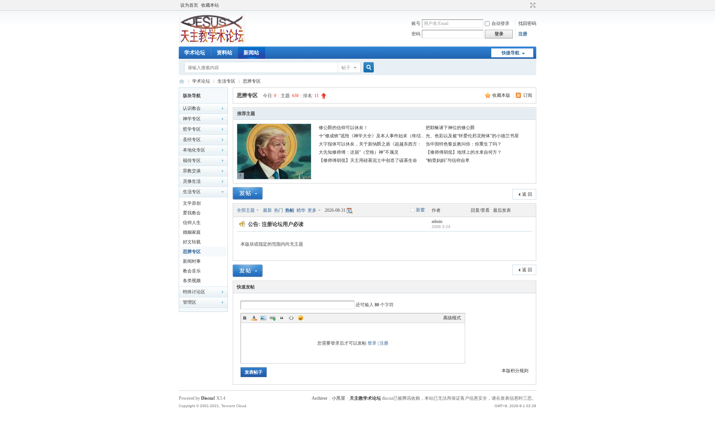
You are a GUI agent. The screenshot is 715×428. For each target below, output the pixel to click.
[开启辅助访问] (526, 5)
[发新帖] (248, 193)
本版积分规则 (515, 370)
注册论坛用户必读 (283, 224)
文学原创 (192, 203)
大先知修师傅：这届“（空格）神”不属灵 (358, 152)
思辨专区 (252, 81)
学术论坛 (194, 52)
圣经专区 (192, 139)
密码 (415, 33)
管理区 (189, 302)
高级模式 (452, 317)
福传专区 (192, 160)
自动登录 (500, 23)
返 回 (527, 194)
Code (291, 318)
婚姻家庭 (192, 232)
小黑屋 (338, 398)
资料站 (224, 52)
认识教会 (192, 108)
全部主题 (246, 210)
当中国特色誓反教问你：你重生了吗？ (464, 144)
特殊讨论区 (194, 291)
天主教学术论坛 (182, 81)
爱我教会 (192, 212)
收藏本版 (501, 95)
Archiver (319, 398)
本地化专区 (194, 150)
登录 (372, 343)
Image (263, 318)
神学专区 (192, 118)
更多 (312, 210)
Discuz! (208, 398)
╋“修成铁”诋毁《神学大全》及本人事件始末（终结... (371, 135)
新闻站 (251, 52)
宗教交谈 (192, 170)
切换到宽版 (532, 5)
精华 (300, 210)
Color (254, 318)
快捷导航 (510, 52)
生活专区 (226, 81)
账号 (415, 23)
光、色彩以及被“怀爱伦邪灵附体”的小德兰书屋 (472, 135)
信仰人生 (192, 222)
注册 (522, 33)
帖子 (345, 67)
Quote (282, 318)
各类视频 (192, 280)
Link (272, 318)
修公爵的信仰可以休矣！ (343, 127)
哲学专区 (192, 129)
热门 (278, 210)
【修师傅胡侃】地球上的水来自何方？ (464, 152)
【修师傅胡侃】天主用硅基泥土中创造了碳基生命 (368, 160)
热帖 (289, 210)
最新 (267, 210)
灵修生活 (192, 181)
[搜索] (367, 67)
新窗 (420, 210)
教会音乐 (192, 271)
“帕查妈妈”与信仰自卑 (448, 160)
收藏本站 (210, 5)
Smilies (300, 318)
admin (437, 221)
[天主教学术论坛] (212, 42)
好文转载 (192, 242)
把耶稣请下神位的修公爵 (450, 127)
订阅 (527, 95)
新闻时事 (192, 261)
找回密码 (527, 23)
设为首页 (189, 5)
